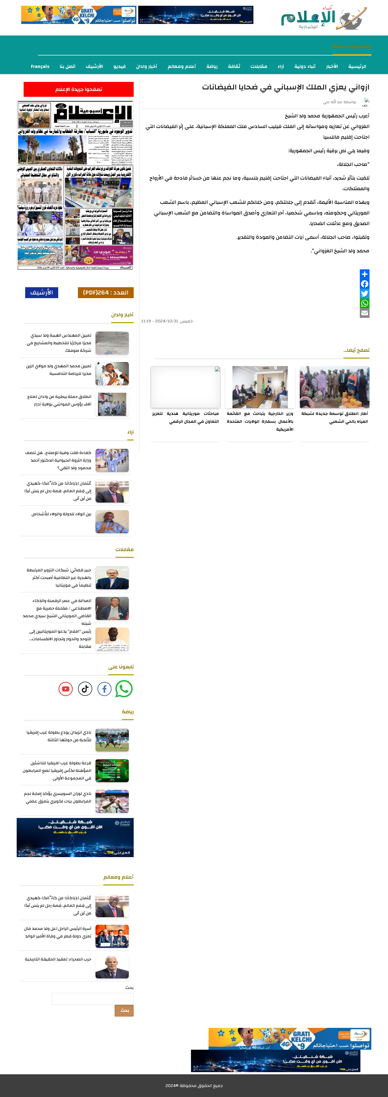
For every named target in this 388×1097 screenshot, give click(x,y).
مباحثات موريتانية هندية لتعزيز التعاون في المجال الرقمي (185, 418)
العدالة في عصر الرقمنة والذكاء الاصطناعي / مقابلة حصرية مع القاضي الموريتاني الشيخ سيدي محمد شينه (57, 612)
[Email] (255, 313)
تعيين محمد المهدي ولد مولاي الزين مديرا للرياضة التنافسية (58, 370)
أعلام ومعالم (182, 66)
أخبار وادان (146, 66)
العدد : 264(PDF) (106, 292)
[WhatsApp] (255, 303)
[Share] (255, 274)
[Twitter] (255, 293)
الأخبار (332, 66)
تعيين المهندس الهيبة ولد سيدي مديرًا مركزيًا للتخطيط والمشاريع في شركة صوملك (59, 343)
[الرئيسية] (312, 18)
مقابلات (258, 66)
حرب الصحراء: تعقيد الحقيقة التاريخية (58, 959)
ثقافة (234, 66)
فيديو (119, 66)
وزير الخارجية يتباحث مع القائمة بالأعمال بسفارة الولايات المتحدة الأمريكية (260, 421)
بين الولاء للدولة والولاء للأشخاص (61, 514)
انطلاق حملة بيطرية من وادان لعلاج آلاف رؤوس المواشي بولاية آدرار (59, 400)
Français (40, 66)
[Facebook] (255, 284)
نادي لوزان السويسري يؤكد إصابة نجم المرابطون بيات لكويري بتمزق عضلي (57, 797)
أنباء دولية (305, 66)
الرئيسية (357, 66)
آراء (281, 66)
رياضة (212, 66)
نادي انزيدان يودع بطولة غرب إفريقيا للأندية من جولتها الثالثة (58, 736)
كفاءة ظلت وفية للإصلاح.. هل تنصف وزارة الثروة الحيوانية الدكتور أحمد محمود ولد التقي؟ (58, 460)
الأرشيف (94, 66)
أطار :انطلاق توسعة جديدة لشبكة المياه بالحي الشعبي (334, 418)
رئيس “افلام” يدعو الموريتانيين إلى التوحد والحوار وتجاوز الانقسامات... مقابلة (60, 639)
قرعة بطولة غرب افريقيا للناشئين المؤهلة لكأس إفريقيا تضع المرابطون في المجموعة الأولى (57, 770)
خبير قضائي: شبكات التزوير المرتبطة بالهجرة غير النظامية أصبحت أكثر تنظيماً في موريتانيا (59, 577)
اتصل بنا (67, 66)
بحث (129, 987)
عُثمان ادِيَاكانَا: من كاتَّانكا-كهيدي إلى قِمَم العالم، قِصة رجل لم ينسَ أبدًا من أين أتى (57, 491)
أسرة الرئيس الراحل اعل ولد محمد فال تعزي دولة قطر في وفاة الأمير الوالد (57, 932)
